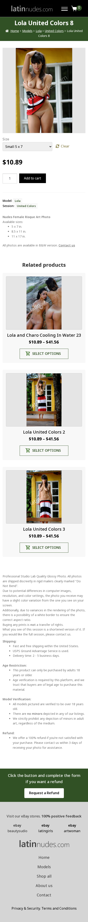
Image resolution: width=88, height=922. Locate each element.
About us (44, 885)
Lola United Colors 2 (44, 432)
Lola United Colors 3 (44, 529)
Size (6, 139)
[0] (74, 8)
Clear (65, 146)
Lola (39, 31)
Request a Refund (44, 793)
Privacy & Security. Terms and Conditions (44, 908)
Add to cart (32, 178)
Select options (46, 353)
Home (14, 31)
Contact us (67, 245)
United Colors (54, 31)
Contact (44, 894)
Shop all (44, 876)
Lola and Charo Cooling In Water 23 (44, 335)
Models (27, 31)
